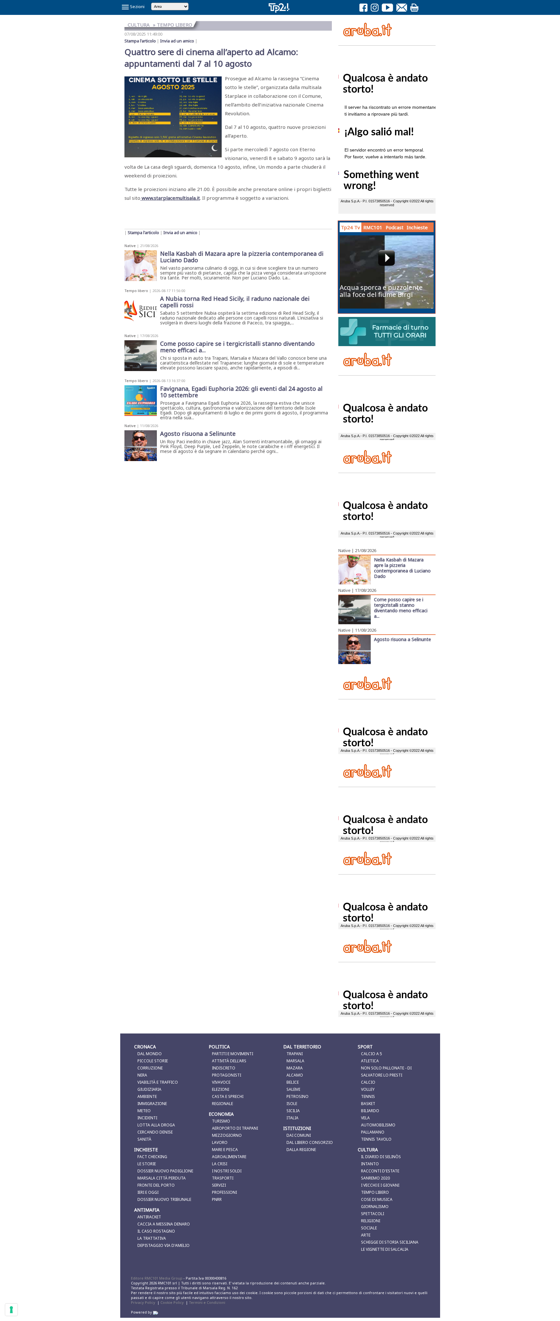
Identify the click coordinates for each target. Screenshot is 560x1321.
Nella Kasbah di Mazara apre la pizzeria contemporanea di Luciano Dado (402, 568)
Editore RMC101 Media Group (157, 1278)
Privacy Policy (143, 1302)
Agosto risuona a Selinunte (402, 639)
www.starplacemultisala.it (170, 198)
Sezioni (137, 6)
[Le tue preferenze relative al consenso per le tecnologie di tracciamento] (11, 1310)
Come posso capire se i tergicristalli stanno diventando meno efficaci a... (400, 607)
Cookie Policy (172, 1302)
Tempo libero (136, 290)
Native (130, 245)
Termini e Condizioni (207, 1302)
